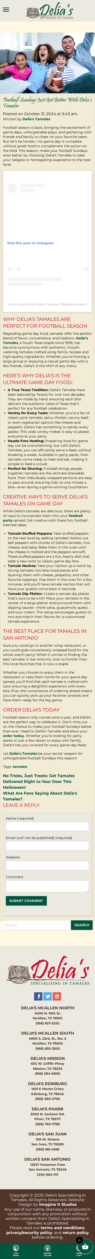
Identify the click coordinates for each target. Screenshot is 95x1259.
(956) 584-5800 (47, 1073)
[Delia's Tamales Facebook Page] (38, 996)
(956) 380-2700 (47, 1099)
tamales (20, 767)
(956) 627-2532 (47, 1023)
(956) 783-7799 (47, 1124)
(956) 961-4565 (47, 1149)
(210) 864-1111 (47, 1174)
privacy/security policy (29, 1232)
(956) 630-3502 (47, 1048)
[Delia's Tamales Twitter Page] (47, 996)
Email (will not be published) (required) (39, 838)
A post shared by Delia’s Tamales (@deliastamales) (47, 304)
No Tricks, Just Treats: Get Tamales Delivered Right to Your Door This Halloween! (39, 781)
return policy (76, 1232)
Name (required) (20, 818)
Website (13, 857)
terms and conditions (63, 1227)
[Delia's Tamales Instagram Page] (57, 996)
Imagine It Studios (58, 1204)
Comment (14, 877)
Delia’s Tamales (23, 753)
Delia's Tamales (36, 119)
